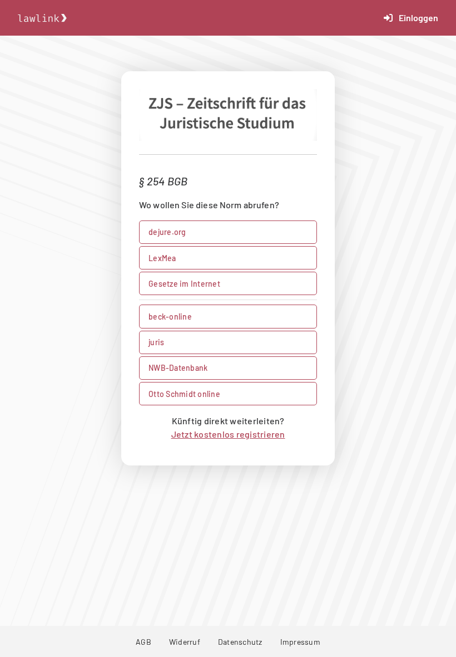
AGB (143, 641)
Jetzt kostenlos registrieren (228, 434)
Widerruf (184, 641)
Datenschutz (240, 641)
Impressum (300, 641)
